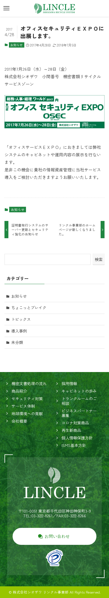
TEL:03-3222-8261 (38, 515)
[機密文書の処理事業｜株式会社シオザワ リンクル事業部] (54, 8)
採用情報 (69, 383)
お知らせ (16, 45)
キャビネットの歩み (79, 391)
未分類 (17, 342)
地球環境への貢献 (27, 413)
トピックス (21, 319)
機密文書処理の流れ (29, 383)
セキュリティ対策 (27, 398)
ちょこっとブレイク (28, 307)
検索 (99, 259)
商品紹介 (19, 391)
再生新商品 (71, 430)
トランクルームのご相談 (79, 401)
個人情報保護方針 (77, 437)
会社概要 (19, 421)
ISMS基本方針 (73, 445)
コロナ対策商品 (75, 422)
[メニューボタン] (6, 8)
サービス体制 (23, 406)
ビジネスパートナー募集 (79, 413)
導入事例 (19, 331)
